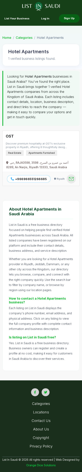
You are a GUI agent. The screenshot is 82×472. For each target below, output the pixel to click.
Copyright (41, 438)
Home (6, 38)
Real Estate (14, 152)
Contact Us (41, 421)
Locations (41, 412)
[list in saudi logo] (41, 6)
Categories (24, 38)
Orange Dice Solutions (41, 465)
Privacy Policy (41, 446)
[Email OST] (71, 178)
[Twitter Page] (46, 392)
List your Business (16, 18)
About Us (41, 429)
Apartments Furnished (41, 152)
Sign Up (69, 18)
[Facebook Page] (35, 392)
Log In (45, 18)
